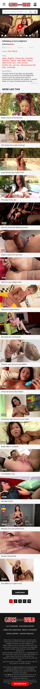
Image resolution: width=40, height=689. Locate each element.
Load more (20, 592)
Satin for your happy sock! (11, 282)
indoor (30, 60)
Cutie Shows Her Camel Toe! (12, 172)
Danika (11, 44)
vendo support (12, 633)
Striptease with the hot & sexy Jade (15, 419)
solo (4, 67)
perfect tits (7, 65)
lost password (12, 626)
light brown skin (9, 63)
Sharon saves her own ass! (11, 255)
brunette (29, 58)
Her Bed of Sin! (7, 501)
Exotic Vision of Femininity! (11, 118)
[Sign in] (35, 4)
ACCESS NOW (20, 684)
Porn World (12, 51)
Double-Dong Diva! (8, 556)
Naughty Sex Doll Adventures (12, 529)
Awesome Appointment (10, 309)
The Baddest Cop (8, 474)
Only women (22, 63)
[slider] (9, 36)
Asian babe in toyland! (9, 446)
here (9, 674)
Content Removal (27, 633)
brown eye (19, 58)
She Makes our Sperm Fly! (11, 583)
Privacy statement (29, 630)
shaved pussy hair (28, 65)
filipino (13, 60)
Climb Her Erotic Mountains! (12, 392)
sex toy (16, 65)
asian (4, 58)
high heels (21, 60)
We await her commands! (11, 337)
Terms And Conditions (12, 630)
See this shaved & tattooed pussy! (14, 227)
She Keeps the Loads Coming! (13, 145)
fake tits (5, 60)
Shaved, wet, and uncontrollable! (14, 364)
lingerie (11, 58)
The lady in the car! (8, 200)
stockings (11, 67)
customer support (26, 626)
